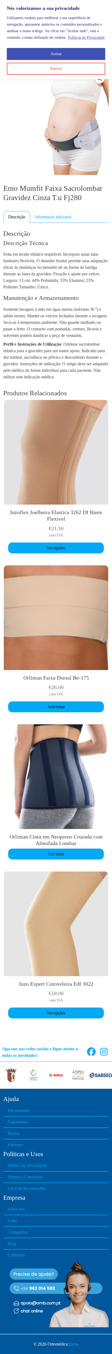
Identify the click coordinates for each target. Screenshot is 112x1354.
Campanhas (18, 1232)
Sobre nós (16, 1209)
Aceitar (56, 54)
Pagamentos (18, 1122)
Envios (14, 1133)
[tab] (16, 216)
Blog (12, 1243)
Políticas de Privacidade (86, 37)
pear (74, 1344)
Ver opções (56, 547)
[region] (56, 39)
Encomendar (18, 1110)
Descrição (16, 217)
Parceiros (15, 1144)
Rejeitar (56, 69)
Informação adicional (53, 217)
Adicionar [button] (56, 706)
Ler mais (56, 854)
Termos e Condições (25, 1177)
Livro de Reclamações (27, 1188)
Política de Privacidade (27, 1165)
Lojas (12, 1220)
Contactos (16, 1255)
